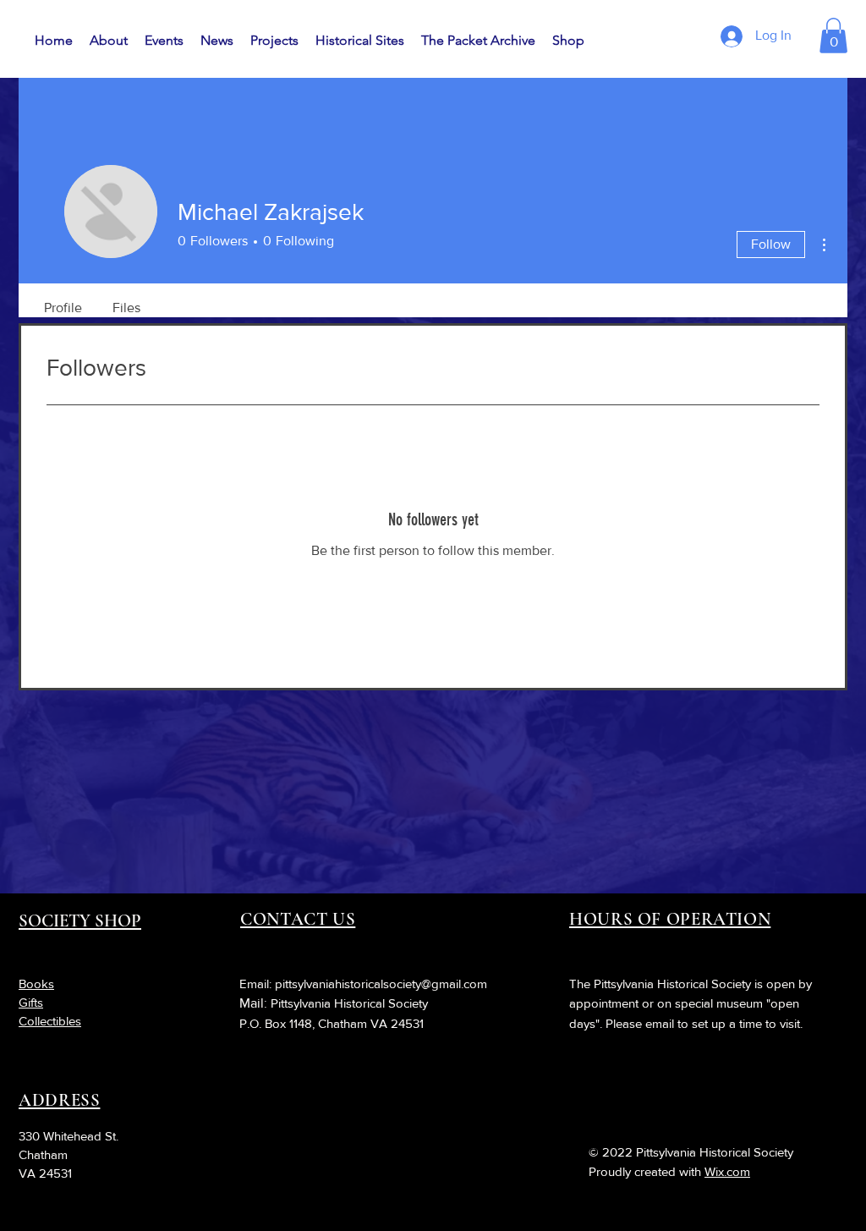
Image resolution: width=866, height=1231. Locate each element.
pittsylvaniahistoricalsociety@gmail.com (381, 983)
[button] (833, 35)
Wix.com (727, 1171)
